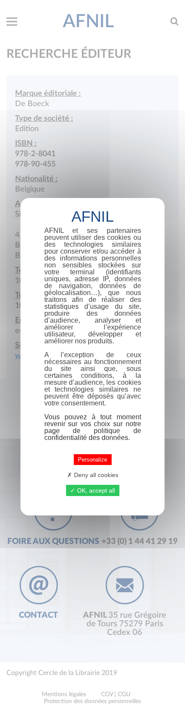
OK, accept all (95, 490)
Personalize (92, 459)
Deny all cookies (95, 474)
